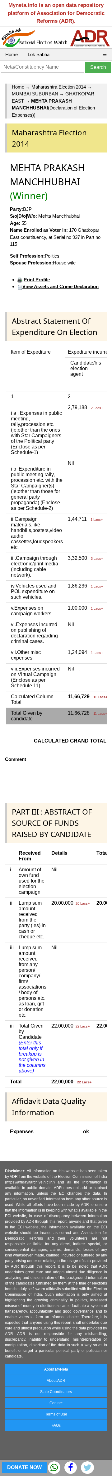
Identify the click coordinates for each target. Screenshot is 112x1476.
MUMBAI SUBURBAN (35, 93)
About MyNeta (56, 1369)
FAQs (56, 1425)
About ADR (56, 1380)
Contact (56, 1403)
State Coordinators (56, 1392)
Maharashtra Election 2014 (58, 87)
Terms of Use (56, 1414)
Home (11, 54)
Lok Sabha (38, 54)
